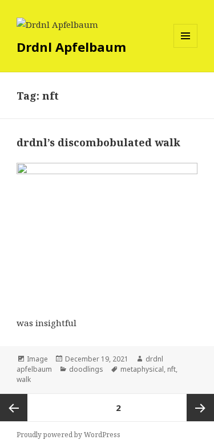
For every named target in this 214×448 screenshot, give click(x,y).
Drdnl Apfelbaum (71, 46)
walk (24, 379)
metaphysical (142, 369)
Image (37, 359)
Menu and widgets (185, 47)
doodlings (86, 369)
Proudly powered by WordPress (68, 434)
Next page (200, 407)
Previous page (13, 407)
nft (171, 369)
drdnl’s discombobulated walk (98, 142)
